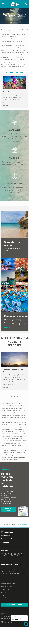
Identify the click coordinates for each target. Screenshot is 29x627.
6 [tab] (17, 396)
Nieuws (3, 592)
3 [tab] (13, 396)
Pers (2, 595)
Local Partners (6, 598)
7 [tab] (19, 396)
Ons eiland (5, 542)
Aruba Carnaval (9, 92)
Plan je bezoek (6, 539)
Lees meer (5, 105)
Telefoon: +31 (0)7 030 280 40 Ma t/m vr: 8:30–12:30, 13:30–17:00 (13, 572)
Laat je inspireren (8, 509)
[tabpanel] (14, 371)
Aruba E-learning (6, 586)
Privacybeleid (5, 618)
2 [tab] (11, 396)
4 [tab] (14, 396)
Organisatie (5, 589)
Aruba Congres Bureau (8, 583)
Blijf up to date (15, 604)
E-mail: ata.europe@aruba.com (11, 569)
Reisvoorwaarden (21, 524)
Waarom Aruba (7, 532)
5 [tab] (16, 396)
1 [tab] (10, 396)
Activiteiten (6, 535)
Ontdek (6, 254)
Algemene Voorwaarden (9, 616)
